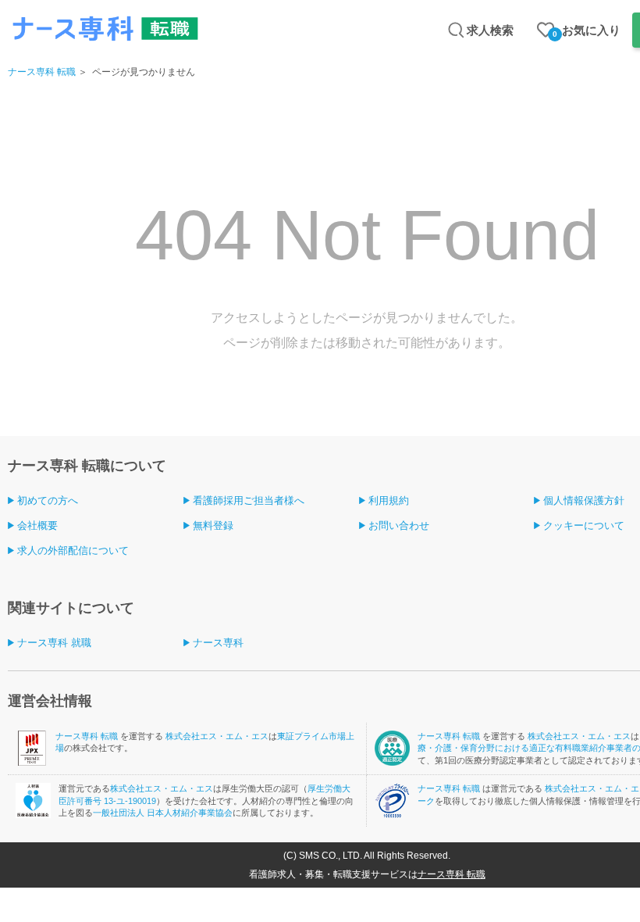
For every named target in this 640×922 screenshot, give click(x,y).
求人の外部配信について (73, 550)
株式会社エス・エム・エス (216, 736)
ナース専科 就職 (54, 643)
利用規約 (388, 500)
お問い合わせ (398, 525)
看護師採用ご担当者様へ (248, 500)
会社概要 (37, 525)
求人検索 (490, 30)
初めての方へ (47, 500)
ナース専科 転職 (42, 71)
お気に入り (586, 30)
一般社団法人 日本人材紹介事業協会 (163, 812)
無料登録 (213, 525)
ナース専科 (218, 643)
